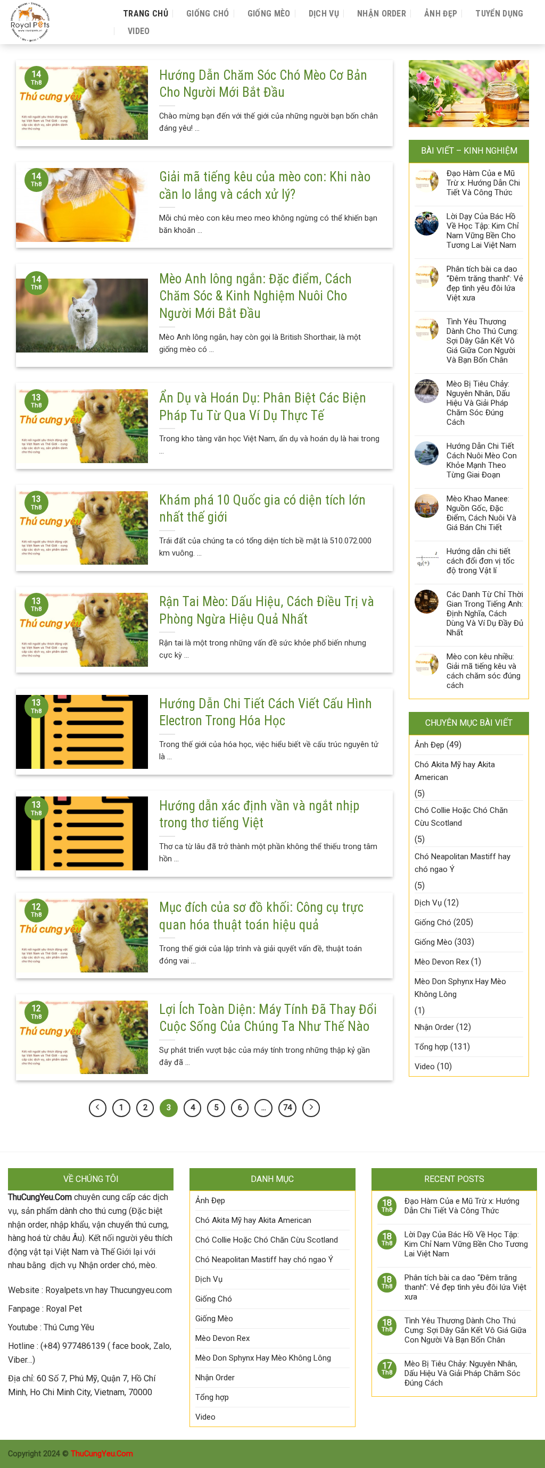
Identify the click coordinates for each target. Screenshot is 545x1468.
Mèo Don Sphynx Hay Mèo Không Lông (460, 988)
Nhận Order (381, 14)
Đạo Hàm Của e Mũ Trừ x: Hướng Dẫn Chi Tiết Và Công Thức (483, 183)
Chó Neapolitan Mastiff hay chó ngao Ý (462, 863)
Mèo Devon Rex (442, 962)
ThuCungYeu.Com (102, 1453)
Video (139, 31)
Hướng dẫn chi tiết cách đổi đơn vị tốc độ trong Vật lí (481, 561)
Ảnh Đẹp (440, 14)
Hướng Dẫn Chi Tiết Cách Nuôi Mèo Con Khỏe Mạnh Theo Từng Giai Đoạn (482, 460)
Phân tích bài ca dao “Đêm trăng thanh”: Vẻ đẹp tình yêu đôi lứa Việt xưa (485, 283)
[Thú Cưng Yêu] (55, 22)
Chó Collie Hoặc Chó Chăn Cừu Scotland (461, 817)
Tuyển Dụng (499, 14)
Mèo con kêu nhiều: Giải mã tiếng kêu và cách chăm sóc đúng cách (484, 671)
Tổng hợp (431, 1047)
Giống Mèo (269, 14)
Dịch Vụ (324, 14)
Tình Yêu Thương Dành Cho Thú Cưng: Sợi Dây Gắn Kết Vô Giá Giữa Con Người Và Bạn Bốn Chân (482, 341)
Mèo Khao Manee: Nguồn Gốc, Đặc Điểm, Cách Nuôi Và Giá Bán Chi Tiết (481, 513)
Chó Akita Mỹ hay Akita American (455, 771)
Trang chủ (145, 14)
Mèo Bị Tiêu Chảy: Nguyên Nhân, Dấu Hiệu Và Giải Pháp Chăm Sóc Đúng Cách (478, 403)
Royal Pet (64, 1309)
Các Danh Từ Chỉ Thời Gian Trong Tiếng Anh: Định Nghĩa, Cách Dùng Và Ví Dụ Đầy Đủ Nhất (485, 613)
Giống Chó (207, 14)
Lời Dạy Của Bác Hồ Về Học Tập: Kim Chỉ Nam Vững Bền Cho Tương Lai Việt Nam (483, 231)
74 (287, 1107)
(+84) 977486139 (72, 1346)
